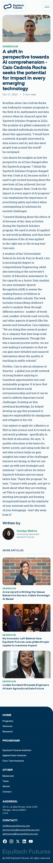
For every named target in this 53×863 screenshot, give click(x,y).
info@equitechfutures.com (16, 826)
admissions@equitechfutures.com (20, 834)
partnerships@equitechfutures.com (21, 830)
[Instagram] (11, 841)
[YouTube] (30, 841)
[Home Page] (14, 6)
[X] (17, 841)
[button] (46, 6)
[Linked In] (24, 841)
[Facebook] (5, 841)
